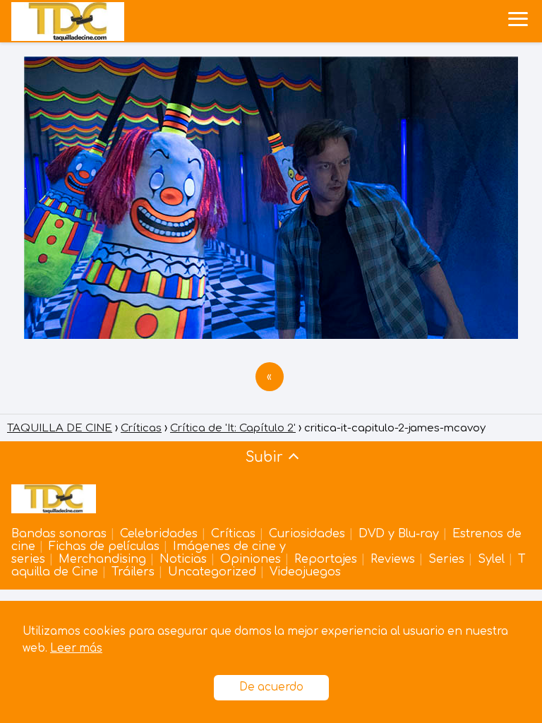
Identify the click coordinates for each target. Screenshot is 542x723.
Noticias (183, 559)
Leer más (76, 649)
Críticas (233, 533)
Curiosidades (307, 533)
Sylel (491, 559)
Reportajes (325, 559)
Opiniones (250, 559)
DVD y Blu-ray (399, 533)
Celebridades (159, 533)
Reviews (393, 559)
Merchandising (102, 559)
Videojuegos (305, 572)
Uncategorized (212, 572)
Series (446, 559)
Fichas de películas (104, 546)
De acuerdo (271, 687)
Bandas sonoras (59, 533)
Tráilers (133, 572)
